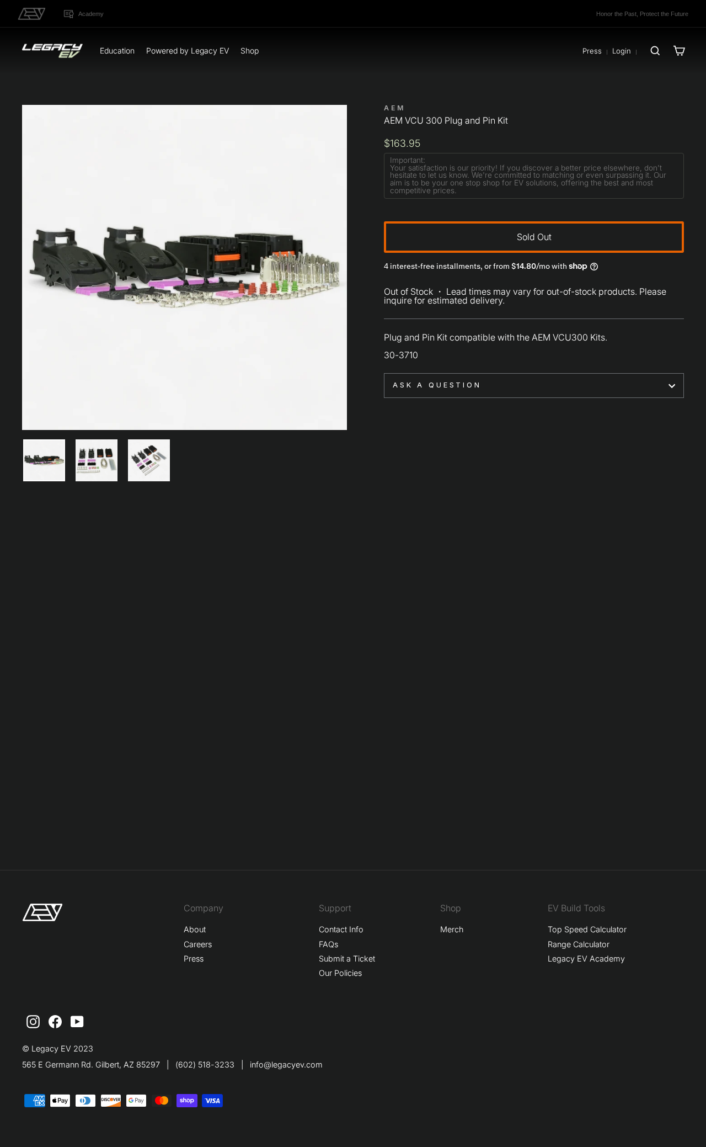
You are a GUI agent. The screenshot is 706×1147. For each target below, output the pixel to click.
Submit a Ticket (347, 958)
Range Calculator (578, 944)
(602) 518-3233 (204, 1064)
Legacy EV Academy (586, 958)
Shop (249, 50)
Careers (198, 944)
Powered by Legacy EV (187, 50)
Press (592, 50)
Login (621, 50)
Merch (451, 929)
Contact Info (341, 929)
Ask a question (437, 385)
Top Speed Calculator (587, 929)
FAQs (328, 944)
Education (117, 50)
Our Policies (340, 973)
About (195, 929)
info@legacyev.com (286, 1064)
